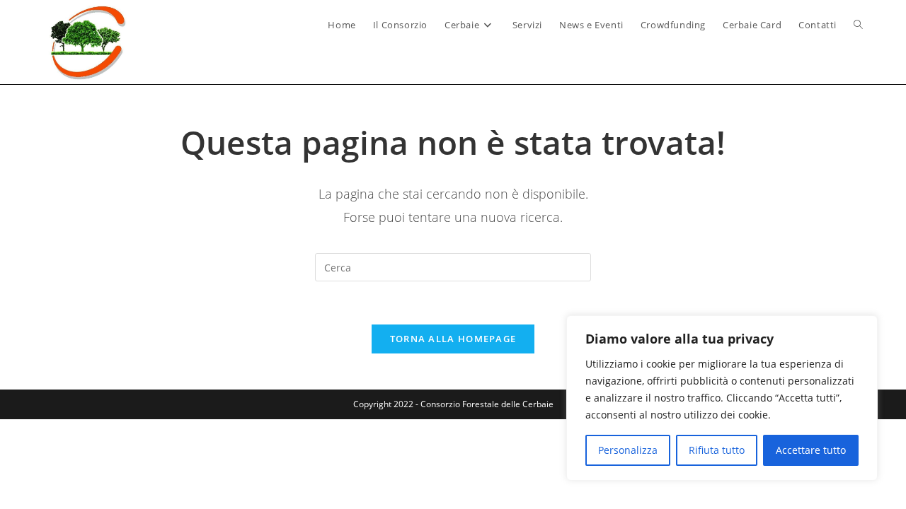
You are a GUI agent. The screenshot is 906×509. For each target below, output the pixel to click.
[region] (722, 398)
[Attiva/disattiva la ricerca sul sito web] (858, 24)
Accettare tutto (811, 450)
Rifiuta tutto (717, 450)
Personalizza (628, 450)
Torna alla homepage (453, 338)
